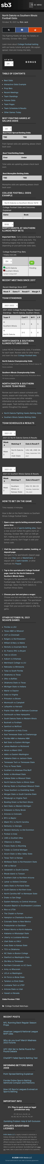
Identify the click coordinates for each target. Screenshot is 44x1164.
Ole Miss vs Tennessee (13, 961)
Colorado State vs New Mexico (17, 921)
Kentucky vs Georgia (13, 826)
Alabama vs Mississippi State (16, 933)
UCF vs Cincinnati (11, 635)
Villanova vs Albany (12, 842)
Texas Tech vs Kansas (13, 858)
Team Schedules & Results (15, 108)
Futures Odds (9, 100)
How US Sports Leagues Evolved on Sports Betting (20, 1090)
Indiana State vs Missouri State (17, 778)
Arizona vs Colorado (13, 814)
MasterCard (28, 558)
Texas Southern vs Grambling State (19, 790)
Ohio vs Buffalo (10, 679)
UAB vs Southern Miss (13, 838)
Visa (14, 558)
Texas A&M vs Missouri (14, 631)
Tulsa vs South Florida (13, 671)
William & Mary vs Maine (14, 643)
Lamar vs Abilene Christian (15, 882)
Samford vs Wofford (12, 726)
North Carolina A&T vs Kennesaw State (20, 893)
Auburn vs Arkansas (12, 659)
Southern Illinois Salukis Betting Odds (20, 417)
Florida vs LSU (10, 627)
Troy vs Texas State (12, 766)
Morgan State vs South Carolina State (20, 794)
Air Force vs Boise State (14, 977)
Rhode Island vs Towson (14, 874)
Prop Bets (8, 88)
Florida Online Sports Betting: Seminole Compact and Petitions (19, 1081)
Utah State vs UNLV (12, 941)
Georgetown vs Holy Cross (15, 730)
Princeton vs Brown (12, 698)
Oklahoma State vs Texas (15, 682)
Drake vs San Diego (12, 897)
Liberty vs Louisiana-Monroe (16, 937)
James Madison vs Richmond (16, 746)
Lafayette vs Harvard (13, 706)
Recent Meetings (11, 92)
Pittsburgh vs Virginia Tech (15, 798)
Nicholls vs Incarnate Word (15, 647)
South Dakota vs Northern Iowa (17, 889)
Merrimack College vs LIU (15, 663)
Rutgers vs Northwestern (14, 639)
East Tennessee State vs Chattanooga (20, 734)
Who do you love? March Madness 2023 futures (19, 1041)
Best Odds (8, 80)
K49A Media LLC (9, 1134)
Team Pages (9, 104)
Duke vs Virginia (11, 694)
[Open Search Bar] (31, 4)
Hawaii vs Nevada (11, 993)
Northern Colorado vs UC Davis (17, 965)
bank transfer (22, 561)
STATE (9, 60)
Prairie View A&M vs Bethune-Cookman (21, 710)
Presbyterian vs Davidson (15, 925)
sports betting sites (27, 528)
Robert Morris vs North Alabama (18, 929)
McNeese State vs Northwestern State (20, 862)
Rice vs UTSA (10, 909)
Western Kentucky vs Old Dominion (19, 830)
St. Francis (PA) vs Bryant (15, 651)
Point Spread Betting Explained (18, 1074)
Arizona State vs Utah (13, 989)
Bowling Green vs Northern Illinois (18, 802)
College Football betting (28, 44)
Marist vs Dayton (11, 691)
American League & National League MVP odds (20, 1032)
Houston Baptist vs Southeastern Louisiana (22, 905)
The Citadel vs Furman (13, 913)
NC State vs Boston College (16, 953)
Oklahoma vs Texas (12, 675)
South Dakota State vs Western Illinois (20, 718)
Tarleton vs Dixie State (13, 981)
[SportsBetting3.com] (6, 4)
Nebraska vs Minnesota (14, 667)
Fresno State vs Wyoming (15, 846)
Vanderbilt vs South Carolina (16, 870)
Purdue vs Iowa (10, 834)
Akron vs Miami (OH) (13, 750)
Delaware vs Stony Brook (15, 810)
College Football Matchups (16, 1006)
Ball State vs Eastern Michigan (17, 742)
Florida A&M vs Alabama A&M (16, 738)
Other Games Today (12, 112)
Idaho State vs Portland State (16, 886)
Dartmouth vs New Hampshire (17, 714)
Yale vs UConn (10, 655)
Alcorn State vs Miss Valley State (18, 854)
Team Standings (11, 96)
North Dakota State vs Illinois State (19, 782)
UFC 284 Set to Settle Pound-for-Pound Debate (19, 1050)
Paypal (18, 563)
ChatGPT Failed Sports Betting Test (20, 1058)
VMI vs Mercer (10, 866)
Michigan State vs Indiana (15, 686)
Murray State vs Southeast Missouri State (21, 786)
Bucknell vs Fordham (13, 722)
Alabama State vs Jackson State (18, 758)
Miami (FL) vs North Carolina (16, 822)
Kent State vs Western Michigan (17, 806)
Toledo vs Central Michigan (15, 850)
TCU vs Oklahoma (12, 949)
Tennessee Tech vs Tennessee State (19, 762)
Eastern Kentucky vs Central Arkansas (20, 901)
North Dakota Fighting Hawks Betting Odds (22, 413)
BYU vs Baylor (10, 818)
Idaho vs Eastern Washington (16, 754)
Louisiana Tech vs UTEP (14, 985)
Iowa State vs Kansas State (15, 945)
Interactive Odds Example (15, 84)
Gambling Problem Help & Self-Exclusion (22, 1121)
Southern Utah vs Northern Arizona (19, 877)
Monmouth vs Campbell (14, 702)
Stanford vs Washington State (17, 957)
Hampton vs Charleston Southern (18, 917)
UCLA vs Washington (13, 973)
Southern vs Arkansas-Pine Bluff (17, 770)
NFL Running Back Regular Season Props (19, 1023)
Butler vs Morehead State (15, 774)
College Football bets (27, 355)
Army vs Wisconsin (12, 969)
